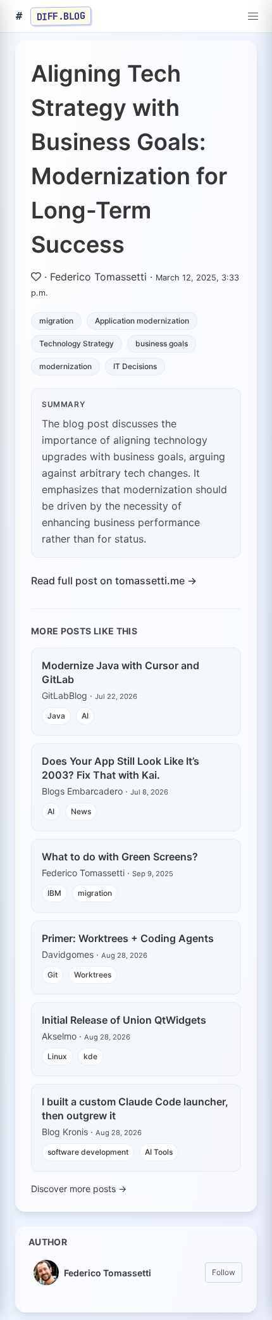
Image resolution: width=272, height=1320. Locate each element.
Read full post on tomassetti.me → (114, 580)
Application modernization (142, 320)
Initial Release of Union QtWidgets (124, 1020)
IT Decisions (135, 366)
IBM (54, 893)
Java (56, 715)
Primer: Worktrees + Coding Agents (128, 938)
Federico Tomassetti (98, 276)
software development (87, 1152)
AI (85, 715)
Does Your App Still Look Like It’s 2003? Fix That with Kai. (120, 768)
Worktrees (92, 974)
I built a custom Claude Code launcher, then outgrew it (135, 1108)
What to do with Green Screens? (120, 856)
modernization (65, 366)
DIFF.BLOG (61, 16)
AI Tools (159, 1152)
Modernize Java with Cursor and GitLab (120, 672)
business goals (161, 343)
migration (56, 320)
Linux (57, 1056)
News (81, 811)
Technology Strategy (76, 343)
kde (90, 1056)
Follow (223, 1272)
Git (52, 974)
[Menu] (253, 16)
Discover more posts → (79, 1188)
